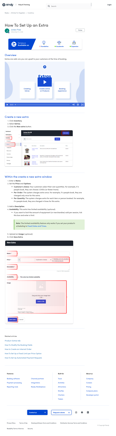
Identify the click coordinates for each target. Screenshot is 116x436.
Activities (61, 382)
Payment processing (14, 382)
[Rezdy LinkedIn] (88, 412)
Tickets (60, 399)
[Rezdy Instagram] (76, 412)
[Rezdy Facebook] (82, 412)
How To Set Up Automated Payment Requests (23, 357)
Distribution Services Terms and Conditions (73, 423)
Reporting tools (12, 387)
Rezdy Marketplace (38, 387)
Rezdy (7, 13)
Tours (60, 378)
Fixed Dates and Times (37, 226)
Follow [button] (80, 30)
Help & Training (24, 4)
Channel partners (37, 378)
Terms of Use (23, 423)
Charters (61, 395)
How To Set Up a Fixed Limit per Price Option (23, 353)
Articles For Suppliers (18, 13)
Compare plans (92, 391)
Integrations (35, 382)
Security (30, 429)
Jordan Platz (16, 29)
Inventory (31, 13)
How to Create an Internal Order (18, 349)
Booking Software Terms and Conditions (43, 423)
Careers (89, 382)
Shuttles (61, 391)
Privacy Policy (11, 423)
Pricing (88, 387)
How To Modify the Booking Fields (18, 345)
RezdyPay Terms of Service (15, 429)
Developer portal (92, 395)
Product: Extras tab (13, 340)
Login (109, 4)
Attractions (62, 387)
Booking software (13, 378)
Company (89, 378)
